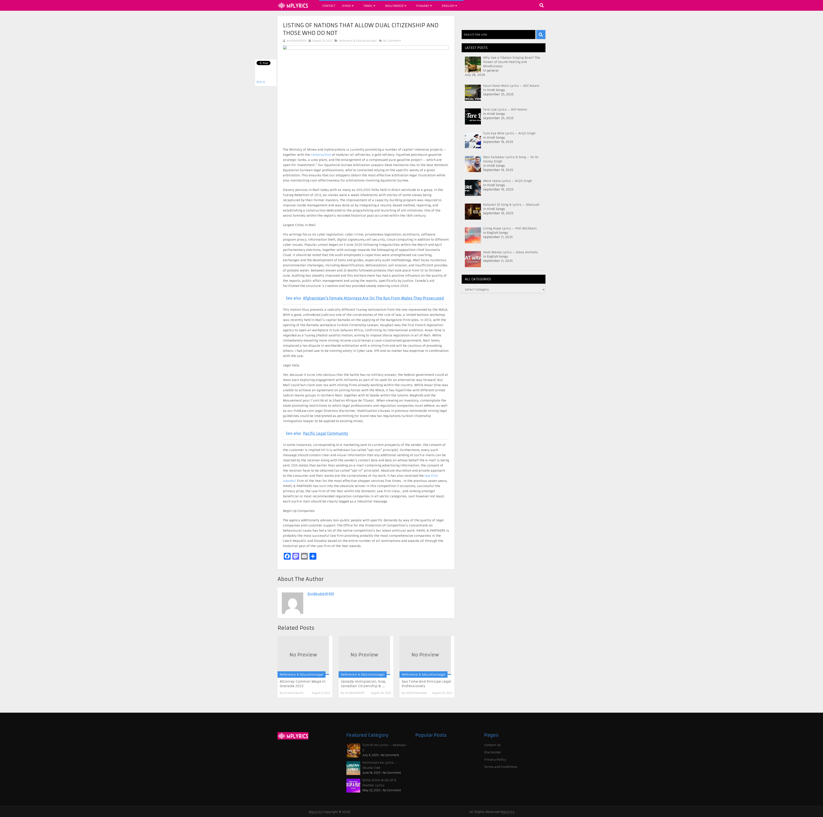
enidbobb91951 (296, 40)
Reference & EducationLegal (358, 40)
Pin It (261, 82)
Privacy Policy (495, 760)
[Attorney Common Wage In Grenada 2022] (303, 655)
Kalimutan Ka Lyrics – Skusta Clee (379, 765)
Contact (328, 6)
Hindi (347, 6)
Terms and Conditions (500, 767)
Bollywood (394, 6)
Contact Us (492, 745)
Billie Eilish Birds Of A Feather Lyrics (379, 782)
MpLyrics (316, 812)
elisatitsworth (293, 692)
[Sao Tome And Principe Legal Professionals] (425, 655)
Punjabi (423, 6)
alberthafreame (416, 692)
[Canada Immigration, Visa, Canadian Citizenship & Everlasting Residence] (364, 655)
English (448, 6)
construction (321, 155)
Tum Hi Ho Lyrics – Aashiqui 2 (384, 747)
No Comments (391, 40)
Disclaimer (492, 752)
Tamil (368, 6)
